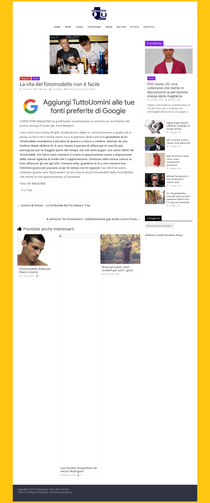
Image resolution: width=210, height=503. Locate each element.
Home (57, 26)
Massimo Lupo (174, 99)
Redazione (150, 235)
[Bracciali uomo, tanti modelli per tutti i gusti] (120, 236)
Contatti (160, 235)
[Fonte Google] (79, 107)
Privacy (179, 235)
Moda (109, 26)
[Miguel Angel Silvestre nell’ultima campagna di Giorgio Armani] (155, 121)
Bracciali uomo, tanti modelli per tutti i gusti (117, 268)
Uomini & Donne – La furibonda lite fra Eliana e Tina (53, 205)
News (68, 26)
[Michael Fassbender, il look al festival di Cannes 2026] (155, 174)
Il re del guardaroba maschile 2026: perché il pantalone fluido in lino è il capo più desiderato (178, 198)
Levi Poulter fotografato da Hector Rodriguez (78, 469)
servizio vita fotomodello (84, 89)
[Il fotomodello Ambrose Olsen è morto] (34, 236)
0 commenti (57, 89)
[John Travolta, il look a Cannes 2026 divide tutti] (155, 138)
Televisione (94, 26)
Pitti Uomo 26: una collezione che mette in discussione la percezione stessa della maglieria (167, 90)
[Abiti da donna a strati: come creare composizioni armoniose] (155, 154)
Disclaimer (170, 235)
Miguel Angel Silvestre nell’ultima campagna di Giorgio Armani (178, 125)
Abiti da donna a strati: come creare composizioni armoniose (177, 161)
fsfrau (45, 89)
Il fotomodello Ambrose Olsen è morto (34, 270)
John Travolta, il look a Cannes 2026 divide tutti (178, 141)
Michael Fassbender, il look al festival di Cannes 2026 (177, 179)
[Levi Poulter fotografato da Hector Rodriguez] (79, 236)
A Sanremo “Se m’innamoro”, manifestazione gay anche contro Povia (93, 219)
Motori (121, 26)
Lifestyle (148, 26)
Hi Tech (134, 26)
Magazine (25, 78)
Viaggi (79, 26)
